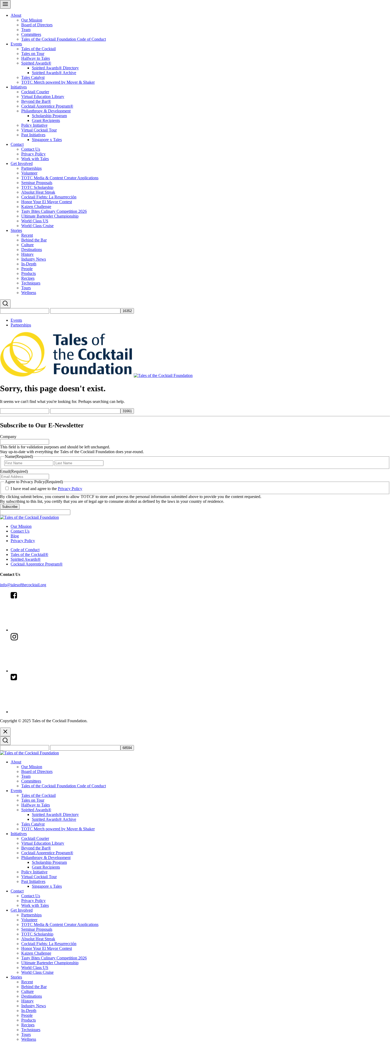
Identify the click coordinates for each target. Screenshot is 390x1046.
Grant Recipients (46, 120)
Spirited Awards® (36, 63)
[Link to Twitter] (50, 711)
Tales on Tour (32, 53)
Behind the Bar (34, 240)
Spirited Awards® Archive (54, 72)
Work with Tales (35, 158)
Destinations (31, 249)
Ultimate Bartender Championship (50, 216)
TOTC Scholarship (37, 187)
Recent (27, 235)
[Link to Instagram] (50, 671)
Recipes (27, 278)
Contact (17, 144)
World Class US (34, 221)
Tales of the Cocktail (38, 48)
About (16, 15)
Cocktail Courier (35, 92)
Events (16, 44)
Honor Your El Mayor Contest (46, 201)
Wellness (28, 292)
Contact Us (30, 149)
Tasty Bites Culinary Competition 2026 (54, 211)
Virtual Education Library (42, 96)
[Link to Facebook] (50, 630)
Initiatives (19, 87)
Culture (27, 245)
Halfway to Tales (35, 58)
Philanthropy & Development (46, 111)
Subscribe (10, 507)
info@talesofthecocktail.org (23, 584)
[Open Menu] (5, 4)
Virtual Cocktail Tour (39, 130)
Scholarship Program (49, 115)
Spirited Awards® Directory (55, 68)
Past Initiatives (33, 135)
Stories (16, 230)
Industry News (33, 259)
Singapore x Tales (47, 139)
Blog (15, 536)
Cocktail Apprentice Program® (47, 106)
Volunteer (29, 173)
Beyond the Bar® (36, 101)
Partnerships (31, 168)
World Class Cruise (37, 225)
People (27, 268)
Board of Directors (37, 25)
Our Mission (31, 20)
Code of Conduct (25, 549)
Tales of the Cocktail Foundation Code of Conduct (63, 39)
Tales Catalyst (33, 77)
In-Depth (28, 264)
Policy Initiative (34, 125)
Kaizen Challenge (36, 206)
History (27, 254)
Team (26, 29)
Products (28, 273)
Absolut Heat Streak (38, 192)
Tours (26, 288)
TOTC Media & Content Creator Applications (59, 178)
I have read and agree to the (46, 488)
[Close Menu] (5, 732)
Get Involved (22, 163)
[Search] (5, 303)
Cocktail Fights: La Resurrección (48, 197)
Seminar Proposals (36, 182)
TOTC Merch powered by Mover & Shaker (58, 82)
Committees (31, 34)
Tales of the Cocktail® (29, 554)
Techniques (30, 283)
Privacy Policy (33, 154)
